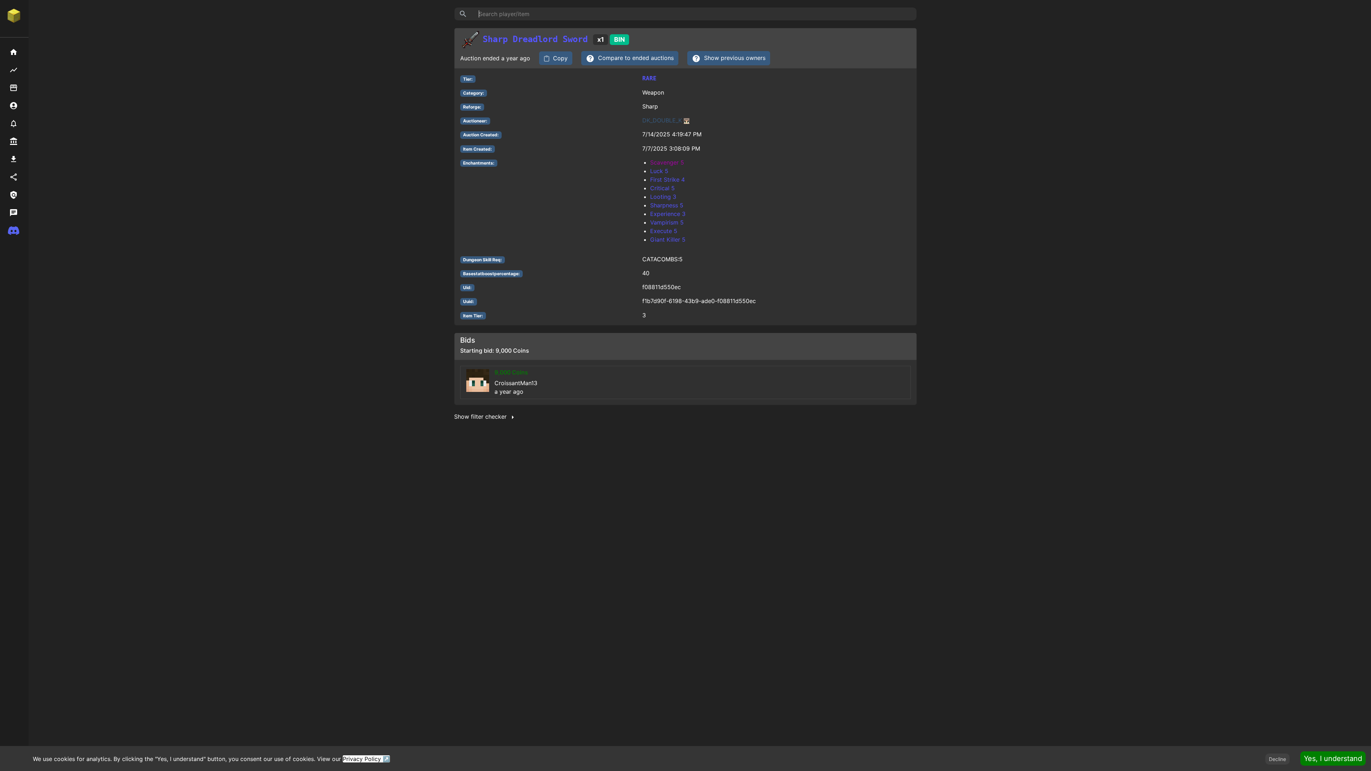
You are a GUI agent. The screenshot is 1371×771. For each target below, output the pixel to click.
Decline (1277, 759)
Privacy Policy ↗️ (366, 758)
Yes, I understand (1333, 758)
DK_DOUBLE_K (662, 120)
